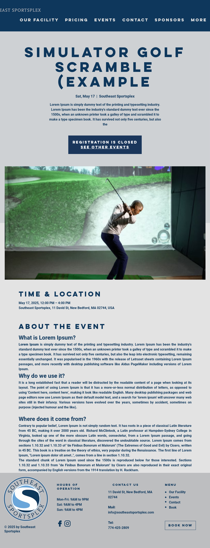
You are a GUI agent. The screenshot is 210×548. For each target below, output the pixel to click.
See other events (105, 147)
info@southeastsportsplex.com (131, 512)
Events (174, 497)
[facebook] (60, 523)
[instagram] (67, 523)
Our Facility (177, 492)
